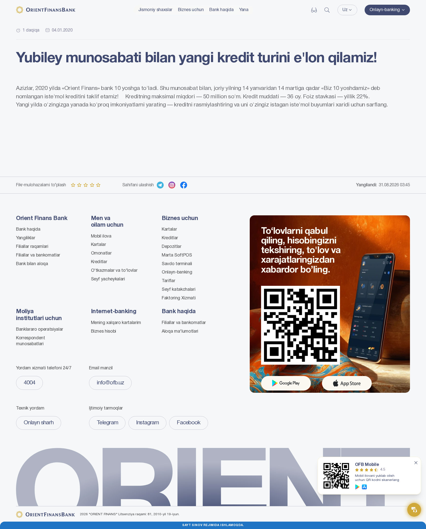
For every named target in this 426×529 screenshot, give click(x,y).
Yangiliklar (25, 238)
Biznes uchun (191, 10)
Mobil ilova (101, 236)
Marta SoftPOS (177, 255)
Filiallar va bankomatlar (38, 255)
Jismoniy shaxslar (155, 10)
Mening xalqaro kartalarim (116, 323)
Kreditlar (99, 262)
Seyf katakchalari (178, 289)
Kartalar (98, 245)
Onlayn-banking (177, 272)
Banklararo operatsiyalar (39, 329)
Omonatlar (101, 253)
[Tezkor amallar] (414, 510)
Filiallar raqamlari (32, 247)
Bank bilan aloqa (32, 264)
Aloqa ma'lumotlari (180, 331)
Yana (243, 10)
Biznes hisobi (103, 331)
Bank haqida (221, 10)
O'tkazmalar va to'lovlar (114, 271)
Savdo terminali (177, 264)
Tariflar (168, 281)
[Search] (327, 10)
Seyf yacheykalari (108, 279)
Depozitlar (171, 247)
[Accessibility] (314, 10)
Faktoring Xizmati (178, 298)
